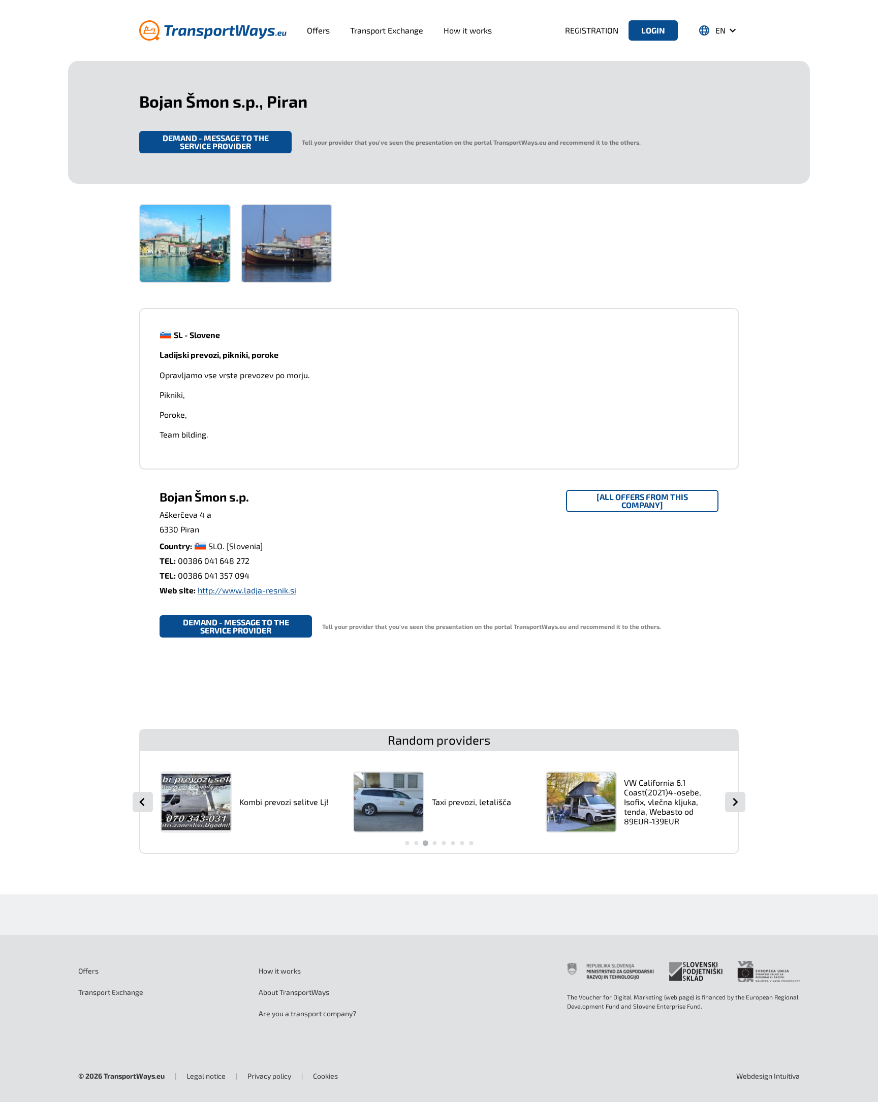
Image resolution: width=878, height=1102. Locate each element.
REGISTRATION (591, 30)
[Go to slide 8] (471, 843)
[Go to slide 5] (444, 843)
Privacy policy (269, 1076)
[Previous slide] (143, 802)
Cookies (325, 1076)
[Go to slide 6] (453, 843)
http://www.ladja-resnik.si (247, 590)
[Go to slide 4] (434, 843)
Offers (318, 30)
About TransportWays (294, 992)
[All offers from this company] (642, 501)
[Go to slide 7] (462, 843)
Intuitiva (768, 1076)
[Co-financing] (683, 971)
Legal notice (206, 1076)
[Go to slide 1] (407, 843)
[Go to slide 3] (425, 843)
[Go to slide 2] (416, 843)
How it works (468, 30)
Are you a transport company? (307, 1013)
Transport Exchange (386, 30)
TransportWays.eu (134, 1076)
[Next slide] (735, 802)
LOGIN (653, 30)
